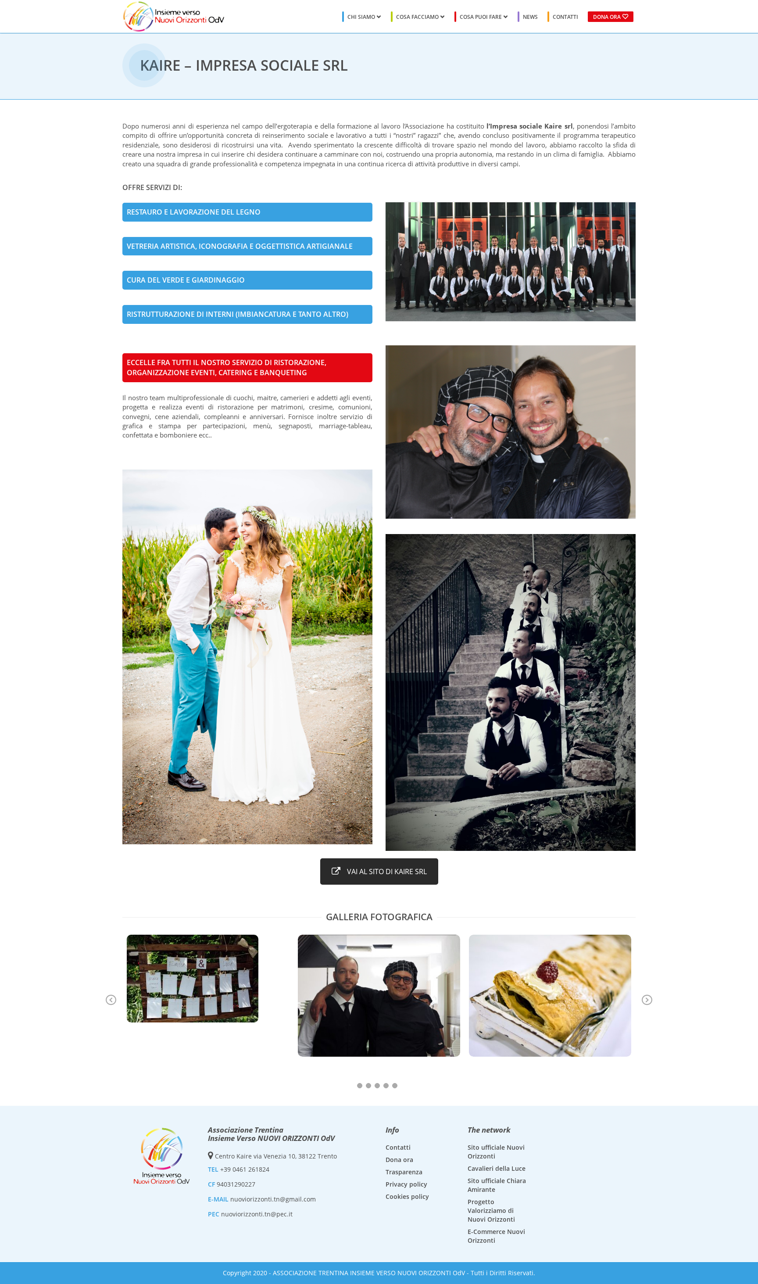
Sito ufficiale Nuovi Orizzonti (496, 1151)
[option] (207, 978)
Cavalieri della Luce (497, 1168)
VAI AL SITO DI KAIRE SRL (387, 871)
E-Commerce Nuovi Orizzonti (496, 1236)
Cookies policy (407, 1196)
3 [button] (377, 1085)
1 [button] (359, 1085)
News (530, 17)
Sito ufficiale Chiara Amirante (497, 1185)
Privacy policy (406, 1184)
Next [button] (647, 1000)
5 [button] (394, 1085)
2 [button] (368, 1085)
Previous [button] (111, 1000)
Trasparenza (404, 1172)
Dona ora (607, 17)
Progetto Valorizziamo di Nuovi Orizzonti (491, 1210)
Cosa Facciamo (417, 17)
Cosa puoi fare (481, 17)
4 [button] (386, 1085)
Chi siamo (361, 17)
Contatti (565, 17)
